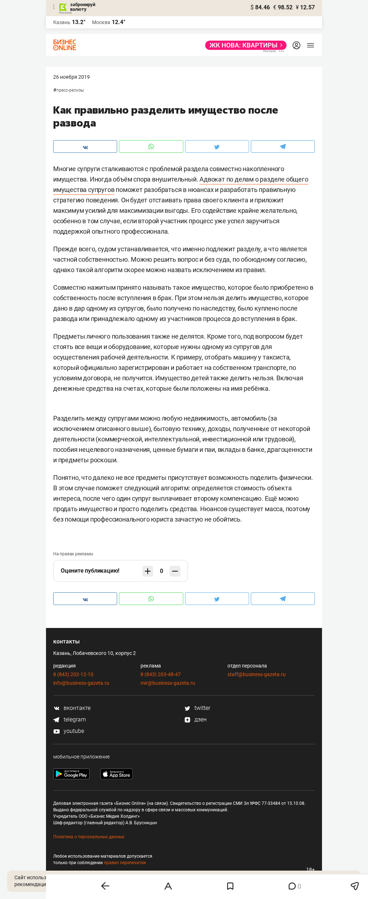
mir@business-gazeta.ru (168, 683)
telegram (74, 719)
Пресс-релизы (70, 90)
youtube (73, 731)
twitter (201, 708)
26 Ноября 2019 (71, 77)
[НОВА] (244, 45)
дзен (200, 719)
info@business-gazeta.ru (81, 683)
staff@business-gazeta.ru (256, 674)
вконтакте (76, 708)
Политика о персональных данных (88, 836)
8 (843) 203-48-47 (161, 674)
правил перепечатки (125, 862)
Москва (101, 22)
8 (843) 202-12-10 (73, 674)
